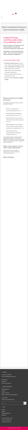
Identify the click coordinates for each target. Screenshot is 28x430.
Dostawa (3, 391)
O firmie (3, 409)
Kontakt (3, 411)
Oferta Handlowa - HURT (7, 418)
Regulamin (4, 415)
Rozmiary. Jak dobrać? (6, 383)
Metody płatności (5, 389)
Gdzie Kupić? (4, 379)
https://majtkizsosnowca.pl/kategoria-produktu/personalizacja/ (11, 152)
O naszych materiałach (7, 420)
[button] (2, 17)
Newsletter (4, 381)
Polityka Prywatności (6, 413)
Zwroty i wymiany (5, 392)
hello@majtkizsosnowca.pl (10, 376)
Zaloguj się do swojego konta (8, 399)
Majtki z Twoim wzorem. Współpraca (10, 394)
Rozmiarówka (4, 397)
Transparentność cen (6, 421)
